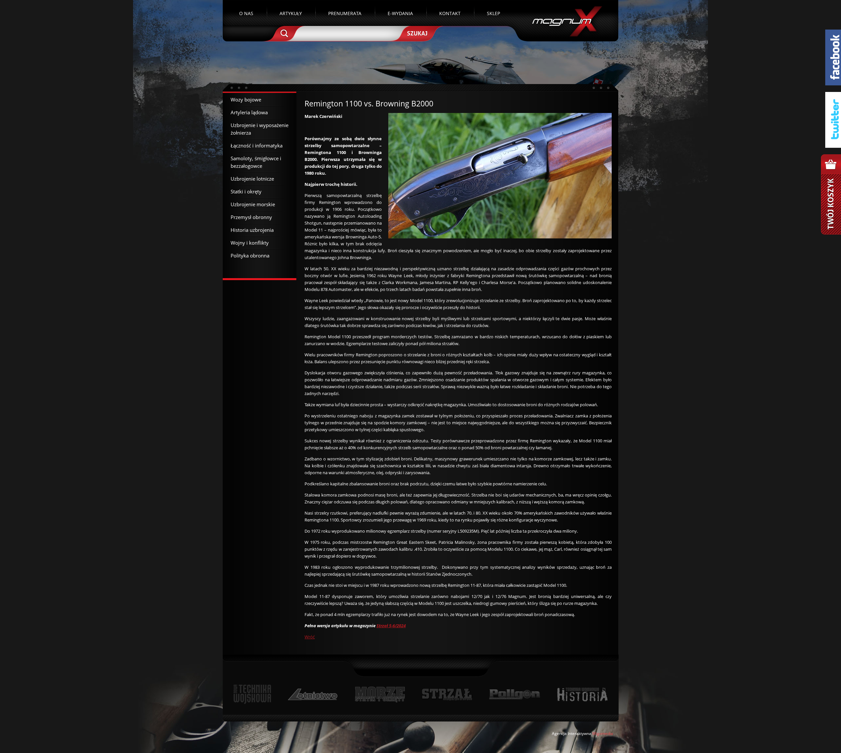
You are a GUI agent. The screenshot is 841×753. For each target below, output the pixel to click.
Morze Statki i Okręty (379, 694)
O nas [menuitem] (246, 13)
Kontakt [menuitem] (450, 13)
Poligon (514, 694)
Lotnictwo (313, 694)
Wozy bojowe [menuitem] (246, 99)
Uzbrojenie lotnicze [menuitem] (252, 178)
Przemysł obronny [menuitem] (251, 217)
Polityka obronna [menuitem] (250, 255)
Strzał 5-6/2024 (391, 626)
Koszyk (831, 194)
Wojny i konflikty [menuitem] (250, 242)
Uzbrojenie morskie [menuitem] (253, 204)
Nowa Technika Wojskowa (252, 694)
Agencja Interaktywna (571, 733)
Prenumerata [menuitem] (344, 13)
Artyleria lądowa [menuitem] (249, 112)
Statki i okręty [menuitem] (246, 191)
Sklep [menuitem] (493, 13)
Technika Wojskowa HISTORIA (582, 694)
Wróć (310, 637)
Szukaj (416, 32)
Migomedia (602, 733)
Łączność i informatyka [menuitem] (257, 145)
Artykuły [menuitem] (291, 13)
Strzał (446, 694)
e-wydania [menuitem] (400, 13)
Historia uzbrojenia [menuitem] (252, 230)
